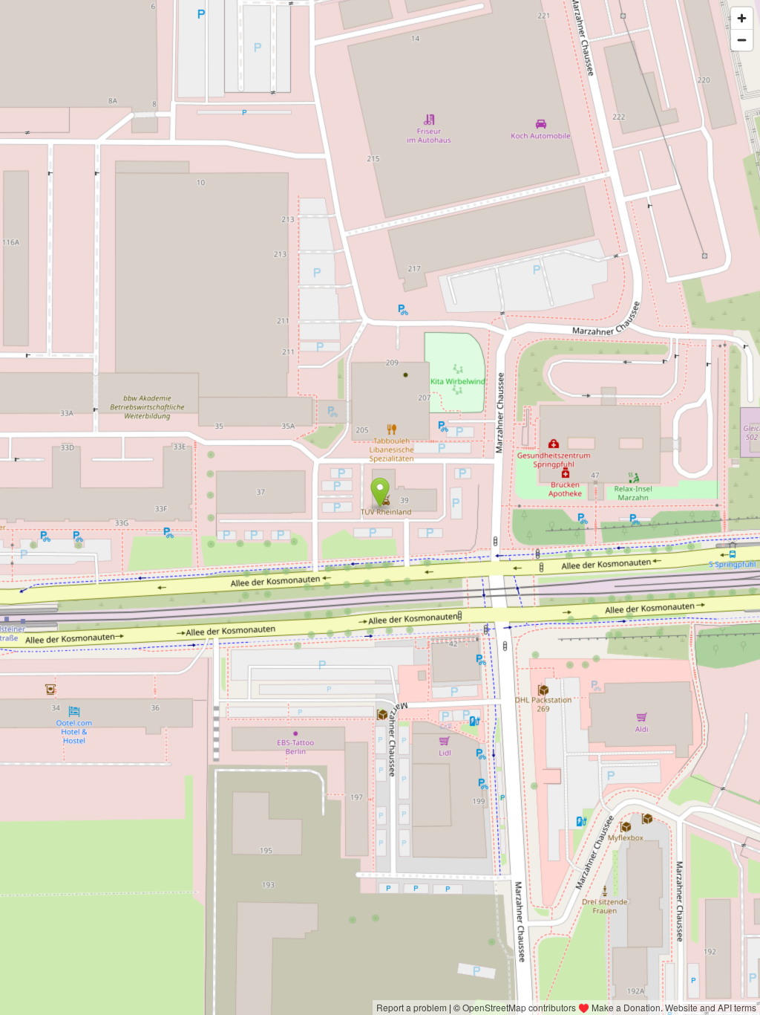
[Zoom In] (742, 18)
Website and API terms (710, 1007)
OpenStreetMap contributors (519, 1007)
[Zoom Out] (742, 40)
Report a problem (411, 1007)
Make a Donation (626, 1007)
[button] (380, 492)
